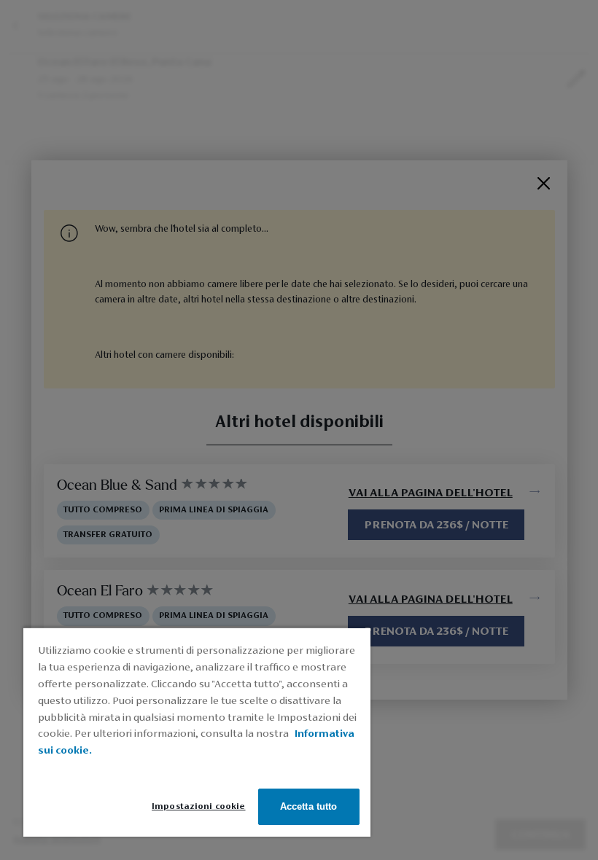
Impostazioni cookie (198, 806)
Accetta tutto (309, 806)
